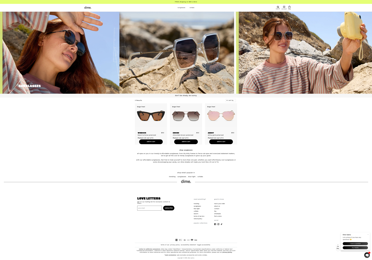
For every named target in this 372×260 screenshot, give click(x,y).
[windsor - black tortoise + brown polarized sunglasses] (151, 115)
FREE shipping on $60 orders (186, 2)
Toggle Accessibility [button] (203, 245)
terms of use (165, 245)
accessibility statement (188, 245)
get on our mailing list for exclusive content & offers (153, 202)
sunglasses (182, 176)
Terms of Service (199, 216)
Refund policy (198, 218)
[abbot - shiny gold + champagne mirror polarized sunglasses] (221, 115)
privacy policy (175, 245)
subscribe (169, 208)
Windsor (142, 133)
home (21, 91)
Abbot (211, 133)
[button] (367, 255)
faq (215, 211)
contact (216, 208)
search (196, 213)
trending (172, 176)
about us (217, 206)
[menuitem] (181, 8)
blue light (191, 176)
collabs (200, 176)
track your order (219, 203)
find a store (218, 216)
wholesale (217, 213)
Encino (176, 133)
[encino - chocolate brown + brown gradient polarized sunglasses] (186, 115)
